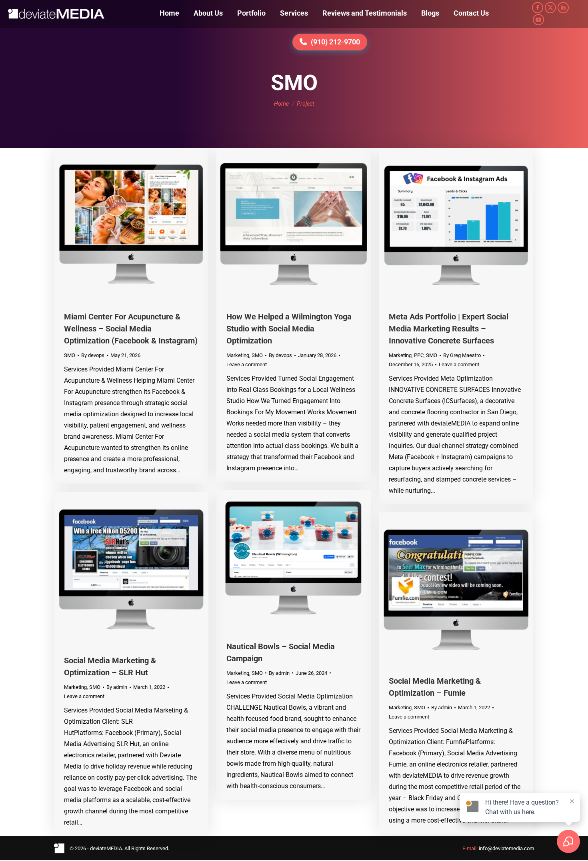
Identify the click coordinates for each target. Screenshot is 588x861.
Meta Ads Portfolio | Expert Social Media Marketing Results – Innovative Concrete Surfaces (448, 328)
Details (142, 225)
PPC (419, 355)
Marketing (237, 355)
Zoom (120, 225)
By (92, 355)
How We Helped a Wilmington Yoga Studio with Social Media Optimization (289, 328)
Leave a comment (246, 364)
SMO (69, 355)
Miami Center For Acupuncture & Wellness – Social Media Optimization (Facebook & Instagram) (131, 328)
